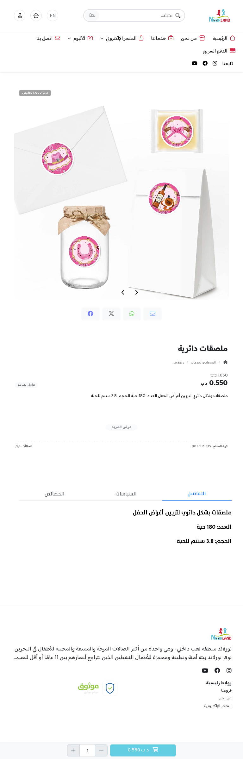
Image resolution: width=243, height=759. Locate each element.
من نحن (189, 38)
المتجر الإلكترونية (218, 706)
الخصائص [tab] (55, 494)
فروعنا (226, 690)
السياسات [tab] (126, 494)
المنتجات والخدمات (203, 362)
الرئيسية (220, 38)
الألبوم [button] (79, 38)
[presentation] (136, 292)
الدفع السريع (215, 51)
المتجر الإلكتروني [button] (121, 38)
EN (53, 16)
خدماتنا (158, 38)
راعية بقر (178, 362)
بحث (92, 15)
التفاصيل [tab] (197, 493)
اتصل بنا (44, 38)
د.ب (139, 750)
